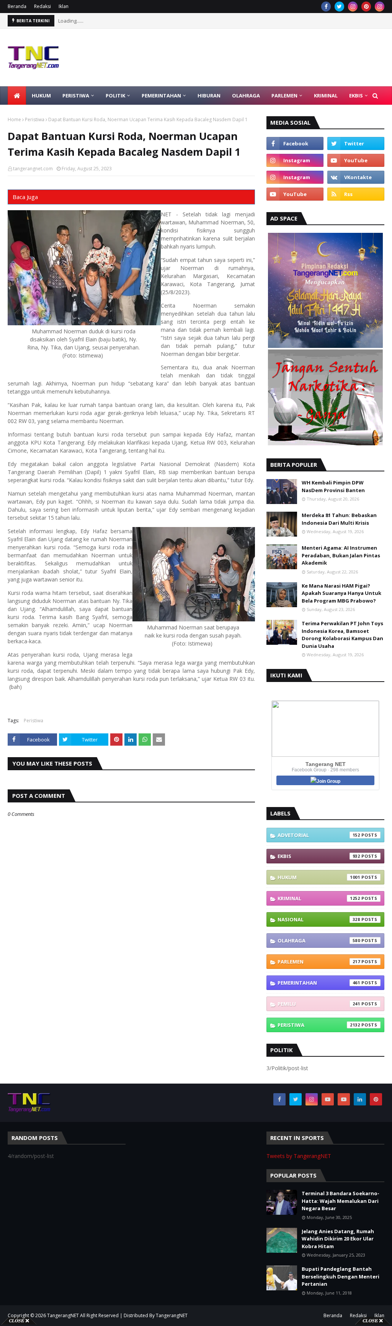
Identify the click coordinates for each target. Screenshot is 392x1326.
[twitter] (339, 7)
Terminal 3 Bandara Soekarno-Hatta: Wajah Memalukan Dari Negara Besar (340, 1201)
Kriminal (319, 898)
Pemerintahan (319, 982)
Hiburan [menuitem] (209, 95)
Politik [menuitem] (115, 95)
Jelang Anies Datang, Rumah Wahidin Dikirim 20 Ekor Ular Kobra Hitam (338, 1239)
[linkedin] (360, 1099)
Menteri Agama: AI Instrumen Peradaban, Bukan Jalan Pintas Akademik (341, 555)
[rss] (355, 194)
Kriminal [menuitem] (326, 95)
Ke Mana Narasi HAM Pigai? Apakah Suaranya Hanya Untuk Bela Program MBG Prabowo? (341, 593)
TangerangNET (63, 1315)
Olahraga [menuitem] (246, 95)
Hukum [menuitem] (41, 95)
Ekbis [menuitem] (356, 95)
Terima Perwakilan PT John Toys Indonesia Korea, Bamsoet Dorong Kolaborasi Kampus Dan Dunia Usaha (342, 634)
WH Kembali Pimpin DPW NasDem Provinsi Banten (333, 486)
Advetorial (319, 835)
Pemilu (319, 1003)
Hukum (319, 877)
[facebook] (326, 7)
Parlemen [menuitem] (284, 95)
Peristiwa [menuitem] (75, 95)
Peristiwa (34, 119)
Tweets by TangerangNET (298, 1156)
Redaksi (42, 6)
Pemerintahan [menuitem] (161, 95)
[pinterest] (366, 7)
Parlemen (319, 961)
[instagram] (353, 7)
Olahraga (319, 940)
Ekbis (319, 856)
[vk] (355, 177)
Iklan (64, 6)
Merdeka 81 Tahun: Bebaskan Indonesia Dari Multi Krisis (339, 519)
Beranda (17, 6)
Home (14, 119)
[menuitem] (17, 95)
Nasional (319, 919)
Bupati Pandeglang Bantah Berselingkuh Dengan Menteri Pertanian (340, 1276)
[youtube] (355, 160)
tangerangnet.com (33, 168)
